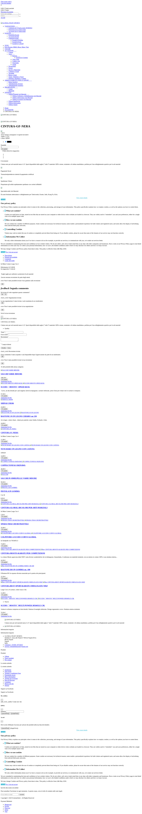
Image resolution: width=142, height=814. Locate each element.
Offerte (7, 656)
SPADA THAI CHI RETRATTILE (15, 524)
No (2, 294)
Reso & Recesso (10, 680)
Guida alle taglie (10, 260)
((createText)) (15, 713)
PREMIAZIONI (11, 87)
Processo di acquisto (7, 12)
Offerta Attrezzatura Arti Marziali (22, 98)
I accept (3, 199)
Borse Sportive (13, 82)
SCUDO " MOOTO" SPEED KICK (15, 387)
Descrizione (8, 255)
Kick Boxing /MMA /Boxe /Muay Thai (17, 47)
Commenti (8, 259)
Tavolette (11, 73)
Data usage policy (6, 1)
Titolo (3, 332)
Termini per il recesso (11, 678)
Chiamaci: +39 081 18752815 (14, 645)
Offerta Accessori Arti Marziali (21, 99)
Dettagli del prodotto (11, 257)
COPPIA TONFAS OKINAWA (13, 465)
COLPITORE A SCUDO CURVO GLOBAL (18, 537)
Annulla (4, 348)
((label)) (3, 711)
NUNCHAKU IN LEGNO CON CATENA (17, 449)
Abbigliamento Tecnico (16, 84)
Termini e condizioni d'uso (13, 673)
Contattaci (8, 682)
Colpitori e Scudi (14, 71)
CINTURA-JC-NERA (9, 433)
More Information (10, 677)
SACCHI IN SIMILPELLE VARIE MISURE (19, 478)
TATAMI (7, 49)
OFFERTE (9, 92)
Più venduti (8, 660)
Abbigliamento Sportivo (16, 85)
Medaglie (11, 91)
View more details (81, 198)
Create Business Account (8, 19)
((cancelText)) (5, 713)
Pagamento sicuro (10, 675)
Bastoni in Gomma (22, 57)
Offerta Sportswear (14, 101)
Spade (14, 64)
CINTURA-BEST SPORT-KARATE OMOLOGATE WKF (24, 586)
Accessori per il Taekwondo (17, 31)
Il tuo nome (4, 334)
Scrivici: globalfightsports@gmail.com (16, 646)
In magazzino (5, 269)
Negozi (7, 685)
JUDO (7, 45)
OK (2, 284)
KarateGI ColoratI (17, 43)
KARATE (9, 33)
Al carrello (4, 149)
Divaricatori (12, 66)
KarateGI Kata (16, 42)
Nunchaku (15, 63)
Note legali (8, 671)
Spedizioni (8, 670)
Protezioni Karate (14, 35)
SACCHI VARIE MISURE (11, 374)
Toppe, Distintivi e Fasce (16, 77)
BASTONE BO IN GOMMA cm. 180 (15, 570)
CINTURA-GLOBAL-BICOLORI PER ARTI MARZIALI (24, 508)
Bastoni (16, 56)
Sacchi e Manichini (14, 70)
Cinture (11, 52)
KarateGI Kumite (17, 40)
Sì (5, 294)
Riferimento (4, 267)
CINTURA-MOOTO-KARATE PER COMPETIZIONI (23, 553)
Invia (9, 348)
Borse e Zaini (13, 75)
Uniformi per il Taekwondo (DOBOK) (20, 28)
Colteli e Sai (16, 61)
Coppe (11, 89)
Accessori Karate (14, 36)
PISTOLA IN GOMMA (10, 491)
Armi (12, 54)
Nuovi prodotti (9, 658)
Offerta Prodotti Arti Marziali (19, 94)
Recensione (5, 337)
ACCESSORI (10, 50)
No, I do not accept (12, 252)
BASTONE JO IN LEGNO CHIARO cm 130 (19, 416)
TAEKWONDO (11, 26)
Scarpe (11, 68)
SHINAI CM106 (7, 403)
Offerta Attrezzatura (15, 103)
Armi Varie (15, 59)
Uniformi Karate (15, 38)
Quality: (7, 328)
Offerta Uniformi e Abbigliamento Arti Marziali (26, 96)
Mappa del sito (9, 684)
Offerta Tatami (13, 105)
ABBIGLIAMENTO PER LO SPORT (18, 80)
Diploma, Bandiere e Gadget (17, 78)
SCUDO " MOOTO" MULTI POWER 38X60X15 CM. (23, 605)
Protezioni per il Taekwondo (17, 30)
